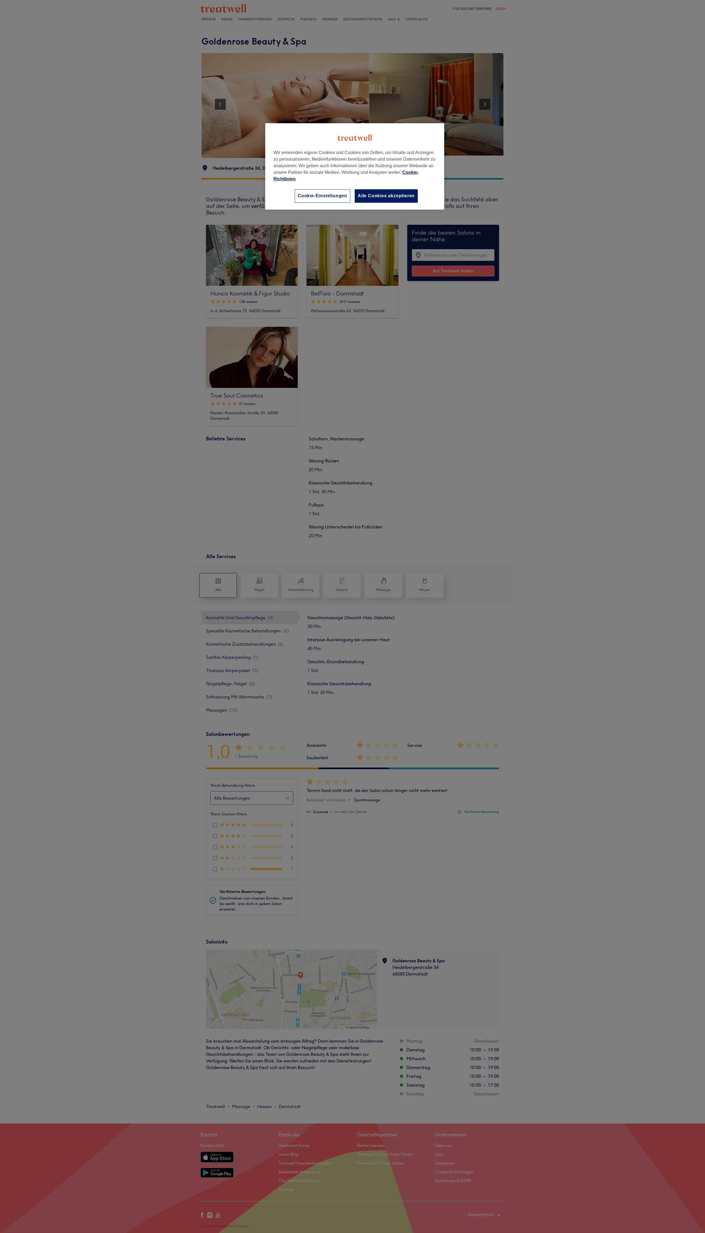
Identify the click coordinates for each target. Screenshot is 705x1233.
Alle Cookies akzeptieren (386, 195)
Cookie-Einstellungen (322, 195)
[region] (354, 166)
